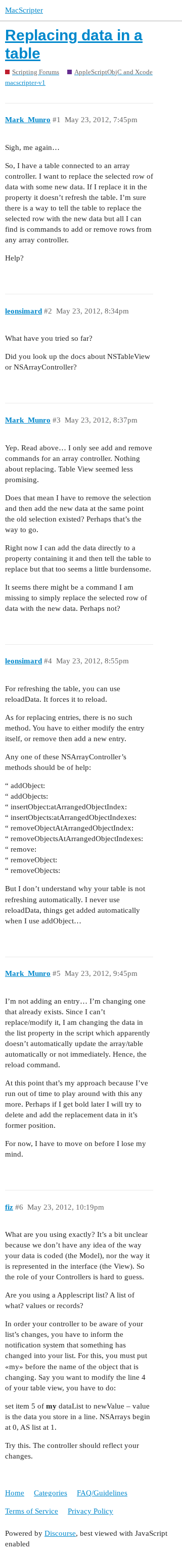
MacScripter (24, 10)
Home (14, 1493)
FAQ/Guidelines (102, 1493)
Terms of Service (31, 1511)
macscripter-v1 (25, 82)
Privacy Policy (90, 1511)
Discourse (60, 1533)
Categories (50, 1493)
